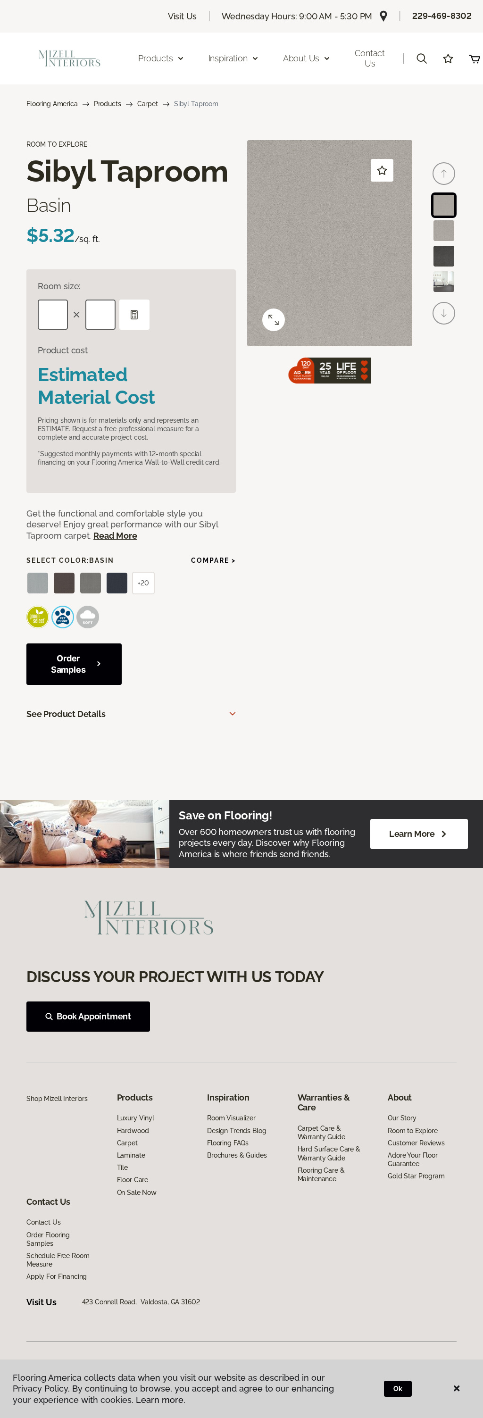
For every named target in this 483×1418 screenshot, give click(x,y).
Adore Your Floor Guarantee (413, 1159)
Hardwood (133, 1130)
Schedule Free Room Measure (57, 1260)
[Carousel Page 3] (444, 256)
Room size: (59, 286)
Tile (122, 1167)
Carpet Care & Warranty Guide (321, 1133)
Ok (397, 1389)
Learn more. (160, 1400)
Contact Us (370, 58)
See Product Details (66, 714)
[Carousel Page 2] (444, 230)
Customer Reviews (416, 1143)
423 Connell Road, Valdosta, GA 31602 (141, 1302)
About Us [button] (301, 58)
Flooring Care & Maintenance (321, 1175)
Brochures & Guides (236, 1155)
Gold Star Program (416, 1176)
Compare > (213, 560)
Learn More (412, 834)
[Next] (444, 313)
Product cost (63, 350)
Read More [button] (115, 536)
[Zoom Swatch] (273, 320)
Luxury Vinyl (135, 1118)
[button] (421, 58)
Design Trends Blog (236, 1130)
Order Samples (68, 664)
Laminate (131, 1155)
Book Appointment (94, 1016)
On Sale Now (137, 1192)
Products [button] (155, 58)
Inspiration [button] (228, 58)
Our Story (402, 1118)
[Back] (444, 173)
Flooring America (52, 104)
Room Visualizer (231, 1118)
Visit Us (182, 16)
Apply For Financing (56, 1276)
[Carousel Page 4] (444, 281)
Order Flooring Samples (48, 1239)
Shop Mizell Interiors (57, 1098)
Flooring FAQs (228, 1143)
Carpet (147, 104)
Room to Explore (413, 1130)
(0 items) (474, 58)
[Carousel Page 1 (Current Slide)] (444, 205)
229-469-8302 (442, 16)
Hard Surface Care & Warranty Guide (329, 1153)
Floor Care (133, 1180)
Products (107, 104)
